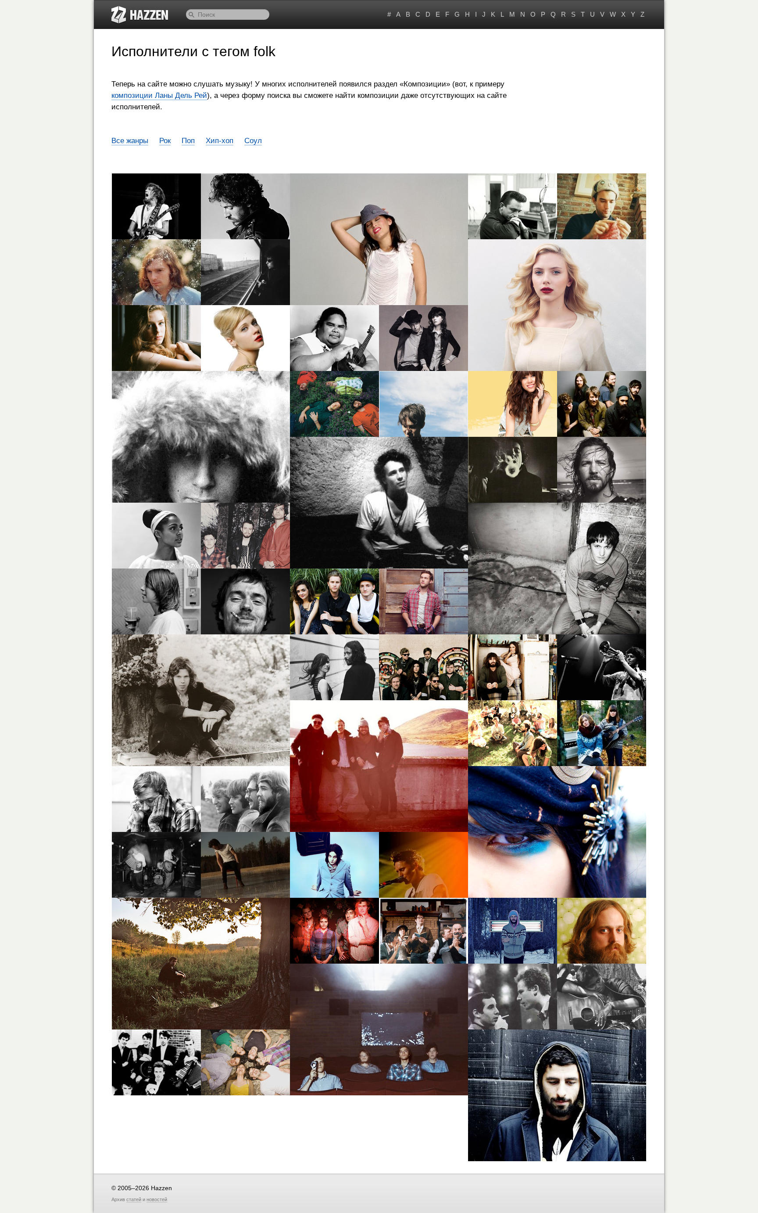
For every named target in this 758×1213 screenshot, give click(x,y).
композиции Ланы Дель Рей (159, 95)
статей (133, 1199)
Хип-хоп (219, 141)
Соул (253, 141)
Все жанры (129, 141)
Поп (188, 141)
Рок (165, 141)
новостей (157, 1199)
